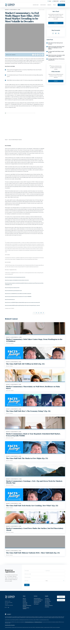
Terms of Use (13, 625)
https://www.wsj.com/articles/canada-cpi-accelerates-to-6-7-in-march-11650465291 (18, 296)
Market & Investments (49, 605)
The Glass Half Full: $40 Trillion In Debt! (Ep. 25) (25, 364)
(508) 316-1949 (56, 1)
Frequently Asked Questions (26, 608)
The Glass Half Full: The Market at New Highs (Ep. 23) (27, 458)
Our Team (24, 601)
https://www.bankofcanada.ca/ (10, 299)
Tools (54, 4)
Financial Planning (37, 598)
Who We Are (43, 4)
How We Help (36, 4)
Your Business (47, 599)
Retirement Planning (37, 601)
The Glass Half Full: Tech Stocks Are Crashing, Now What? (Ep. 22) (32, 506)
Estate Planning (36, 602)
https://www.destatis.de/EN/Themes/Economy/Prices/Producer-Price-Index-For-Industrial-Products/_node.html (22, 305)
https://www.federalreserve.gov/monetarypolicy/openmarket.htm (15, 277)
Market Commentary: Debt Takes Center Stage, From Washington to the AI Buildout (56, 47)
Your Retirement (48, 601)
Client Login (63, 1)
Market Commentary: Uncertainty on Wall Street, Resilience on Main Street (56, 56)
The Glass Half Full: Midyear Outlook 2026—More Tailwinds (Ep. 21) (33, 553)
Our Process (25, 602)
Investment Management (38, 599)
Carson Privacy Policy (8, 625)
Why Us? (24, 598)
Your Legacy (47, 602)
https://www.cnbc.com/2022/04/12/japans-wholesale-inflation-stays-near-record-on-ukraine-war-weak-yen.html (22, 302)
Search (50, 1)
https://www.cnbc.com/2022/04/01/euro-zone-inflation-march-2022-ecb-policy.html (18, 293)
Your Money (47, 598)
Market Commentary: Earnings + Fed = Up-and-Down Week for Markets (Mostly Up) (34, 482)
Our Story (24, 599)
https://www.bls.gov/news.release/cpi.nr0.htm (12, 287)
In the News (47, 606)
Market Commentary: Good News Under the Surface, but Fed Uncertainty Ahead (34, 529)
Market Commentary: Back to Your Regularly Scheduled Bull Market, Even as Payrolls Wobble (33, 435)
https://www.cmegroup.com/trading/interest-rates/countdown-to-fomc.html (17, 280)
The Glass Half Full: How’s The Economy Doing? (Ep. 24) (28, 411)
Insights (49, 4)
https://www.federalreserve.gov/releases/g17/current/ (13, 290)
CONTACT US (61, 4)
